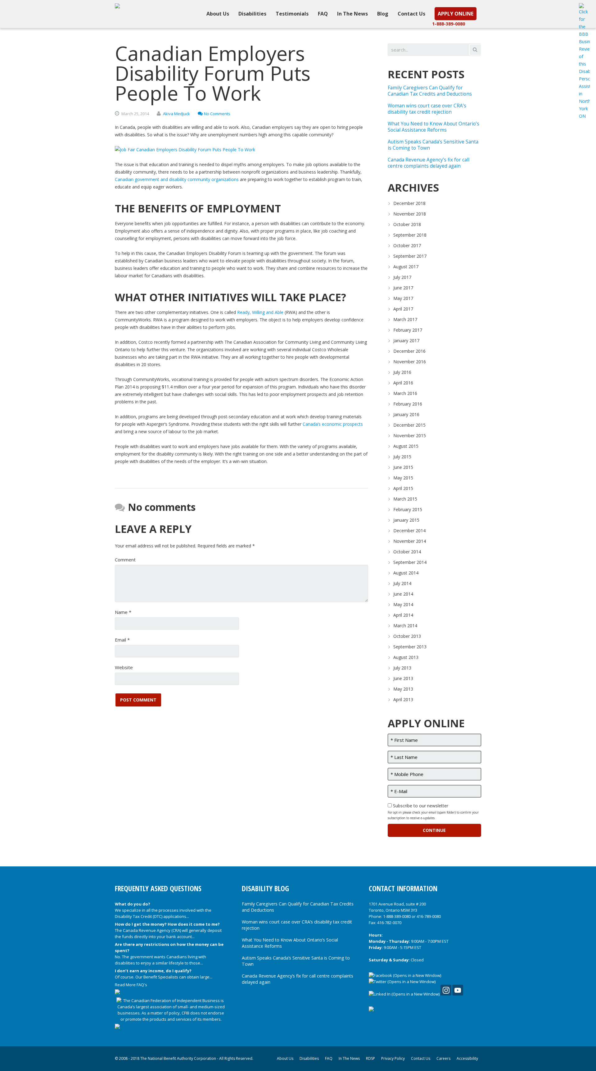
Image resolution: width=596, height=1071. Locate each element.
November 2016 (409, 362)
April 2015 (403, 488)
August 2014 (405, 573)
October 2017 (407, 245)
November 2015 (409, 435)
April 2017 (403, 309)
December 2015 (409, 425)
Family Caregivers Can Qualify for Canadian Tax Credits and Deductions (430, 90)
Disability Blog (265, 888)
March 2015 (405, 499)
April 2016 (403, 383)
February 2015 (407, 509)
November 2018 (409, 214)
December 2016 (409, 351)
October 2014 (407, 552)
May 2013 (403, 689)
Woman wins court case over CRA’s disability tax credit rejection (427, 108)
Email (122, 640)
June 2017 (403, 288)
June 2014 (403, 594)
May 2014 (403, 604)
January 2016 (406, 414)
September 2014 (410, 562)
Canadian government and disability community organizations (177, 179)
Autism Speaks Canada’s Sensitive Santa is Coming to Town (433, 144)
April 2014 (403, 615)
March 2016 (405, 393)
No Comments (217, 113)
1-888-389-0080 (448, 24)
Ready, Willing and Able (260, 312)
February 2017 (407, 330)
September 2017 (410, 256)
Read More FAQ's (131, 984)
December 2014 (409, 530)
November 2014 (409, 541)
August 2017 (405, 267)
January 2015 (406, 520)
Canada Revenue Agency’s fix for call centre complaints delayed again (428, 163)
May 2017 (403, 298)
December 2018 (409, 203)
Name (123, 612)
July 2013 (402, 668)
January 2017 (406, 340)
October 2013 (407, 636)
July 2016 (402, 372)
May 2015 (403, 478)
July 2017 (402, 277)
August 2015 (405, 446)
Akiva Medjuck (176, 113)
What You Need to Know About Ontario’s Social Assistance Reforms (433, 126)
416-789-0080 (429, 916)
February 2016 (407, 404)
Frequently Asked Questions (158, 888)
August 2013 (405, 657)
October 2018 (407, 224)
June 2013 (403, 678)
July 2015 (402, 457)
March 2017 (405, 319)
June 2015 (403, 467)
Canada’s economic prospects (333, 424)
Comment (125, 559)
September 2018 (410, 235)
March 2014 (405, 626)
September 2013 (410, 647)
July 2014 (402, 583)
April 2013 (403, 699)
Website (124, 667)
